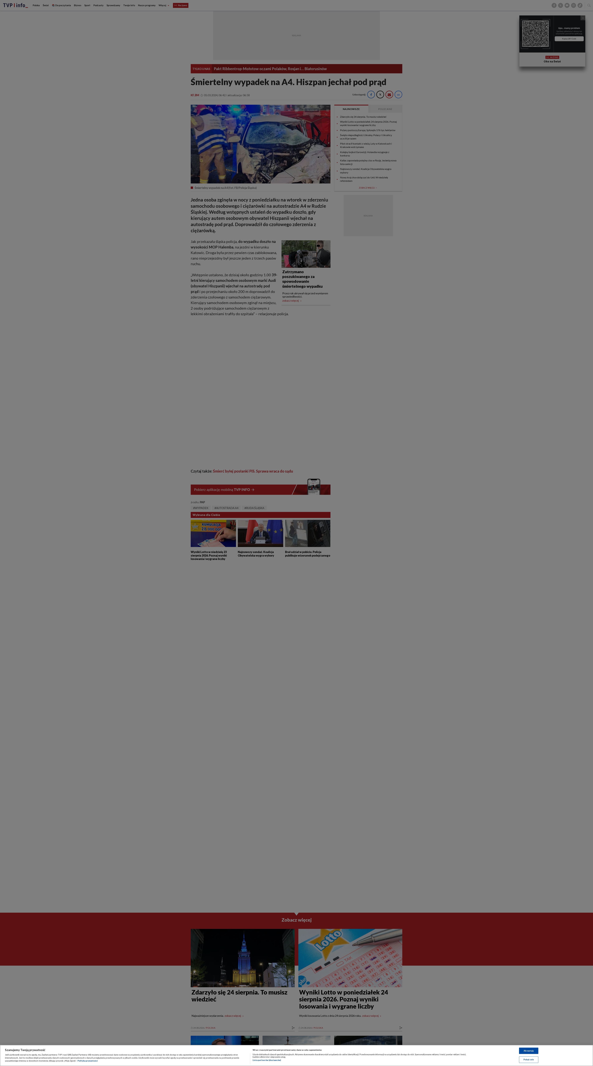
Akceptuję (529, 1050)
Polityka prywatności (88, 1061)
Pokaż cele (529, 1059)
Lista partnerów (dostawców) (267, 1060)
